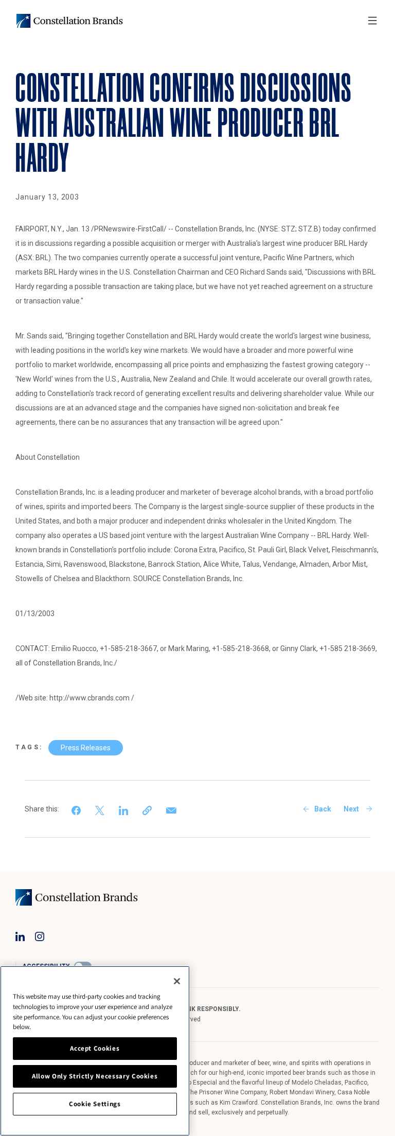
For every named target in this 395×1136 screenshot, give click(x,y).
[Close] (177, 981)
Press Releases (86, 748)
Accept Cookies (94, 1048)
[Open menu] (372, 20)
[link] (77, 809)
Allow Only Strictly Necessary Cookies (94, 1076)
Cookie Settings (95, 1103)
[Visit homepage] (69, 21)
